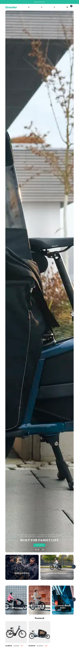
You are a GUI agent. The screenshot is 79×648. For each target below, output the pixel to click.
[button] (35, 549)
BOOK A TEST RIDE (39, 2)
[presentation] (74, 567)
